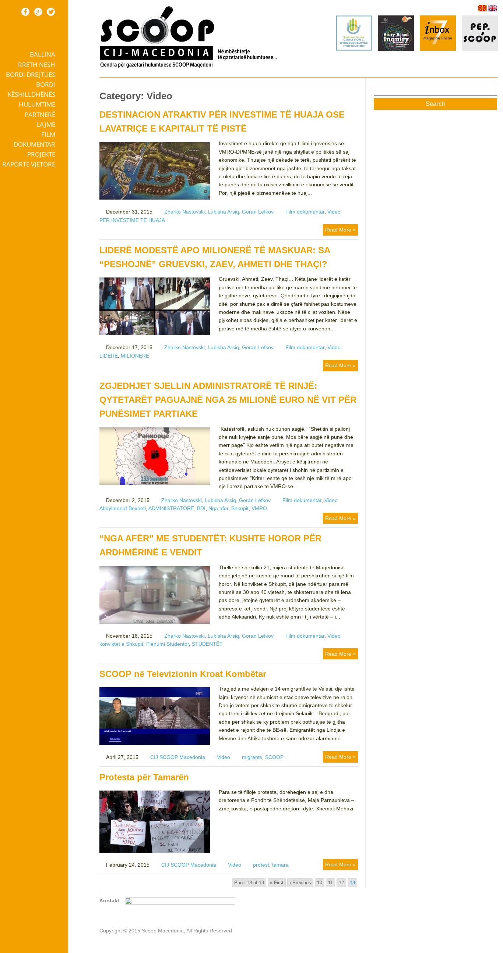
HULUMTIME (37, 104)
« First (277, 882)
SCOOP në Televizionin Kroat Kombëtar (182, 674)
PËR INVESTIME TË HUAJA (132, 220)
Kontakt (109, 900)
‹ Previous (300, 882)
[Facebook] (25, 12)
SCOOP (274, 757)
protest (261, 865)
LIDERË (108, 356)
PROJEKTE (41, 154)
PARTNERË (40, 114)
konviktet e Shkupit (121, 644)
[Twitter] (51, 12)
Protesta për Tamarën (144, 777)
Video (334, 212)
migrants (252, 757)
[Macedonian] (482, 8)
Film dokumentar (34, 139)
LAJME (45, 124)
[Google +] (38, 12)
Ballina (42, 54)
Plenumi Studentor (167, 644)
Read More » (340, 230)
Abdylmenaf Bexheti (122, 508)
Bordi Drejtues (30, 74)
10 (319, 882)
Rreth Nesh (36, 64)
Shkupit (240, 508)
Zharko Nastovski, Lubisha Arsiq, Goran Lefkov (219, 212)
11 (330, 882)
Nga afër (218, 508)
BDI (201, 508)
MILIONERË (135, 356)
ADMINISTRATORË (171, 508)
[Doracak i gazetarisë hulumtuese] (396, 34)
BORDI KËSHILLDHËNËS (31, 89)
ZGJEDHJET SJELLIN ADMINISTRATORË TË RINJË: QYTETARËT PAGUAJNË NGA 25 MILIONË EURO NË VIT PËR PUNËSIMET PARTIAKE (227, 400)
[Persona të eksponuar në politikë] (480, 49)
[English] (492, 8)
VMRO (259, 508)
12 (341, 882)
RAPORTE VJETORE (28, 164)
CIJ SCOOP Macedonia (177, 757)
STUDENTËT (207, 644)
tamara (280, 865)
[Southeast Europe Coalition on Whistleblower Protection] (354, 49)
